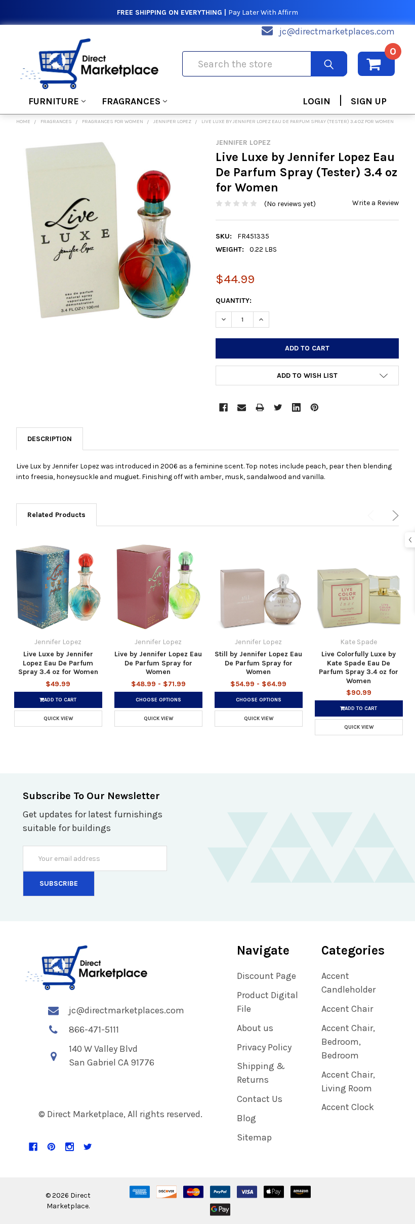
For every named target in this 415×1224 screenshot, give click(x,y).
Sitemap (254, 1137)
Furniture (53, 101)
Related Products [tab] (56, 514)
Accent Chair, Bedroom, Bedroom (348, 1041)
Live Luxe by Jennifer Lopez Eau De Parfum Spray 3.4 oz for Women (58, 663)
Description (49, 439)
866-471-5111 (94, 1029)
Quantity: (234, 300)
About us (255, 1028)
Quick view (58, 719)
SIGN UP (369, 101)
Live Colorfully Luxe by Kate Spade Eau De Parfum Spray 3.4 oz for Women (358, 667)
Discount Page (266, 975)
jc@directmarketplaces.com (337, 31)
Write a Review (375, 203)
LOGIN (316, 101)
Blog (246, 1118)
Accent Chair (347, 1008)
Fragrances (131, 101)
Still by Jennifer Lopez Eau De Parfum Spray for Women (258, 663)
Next (393, 515)
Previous (372, 515)
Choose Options (158, 700)
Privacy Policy (264, 1047)
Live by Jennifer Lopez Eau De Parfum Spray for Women (158, 663)
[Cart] (376, 63)
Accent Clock (347, 1107)
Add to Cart (60, 700)
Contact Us (259, 1098)
